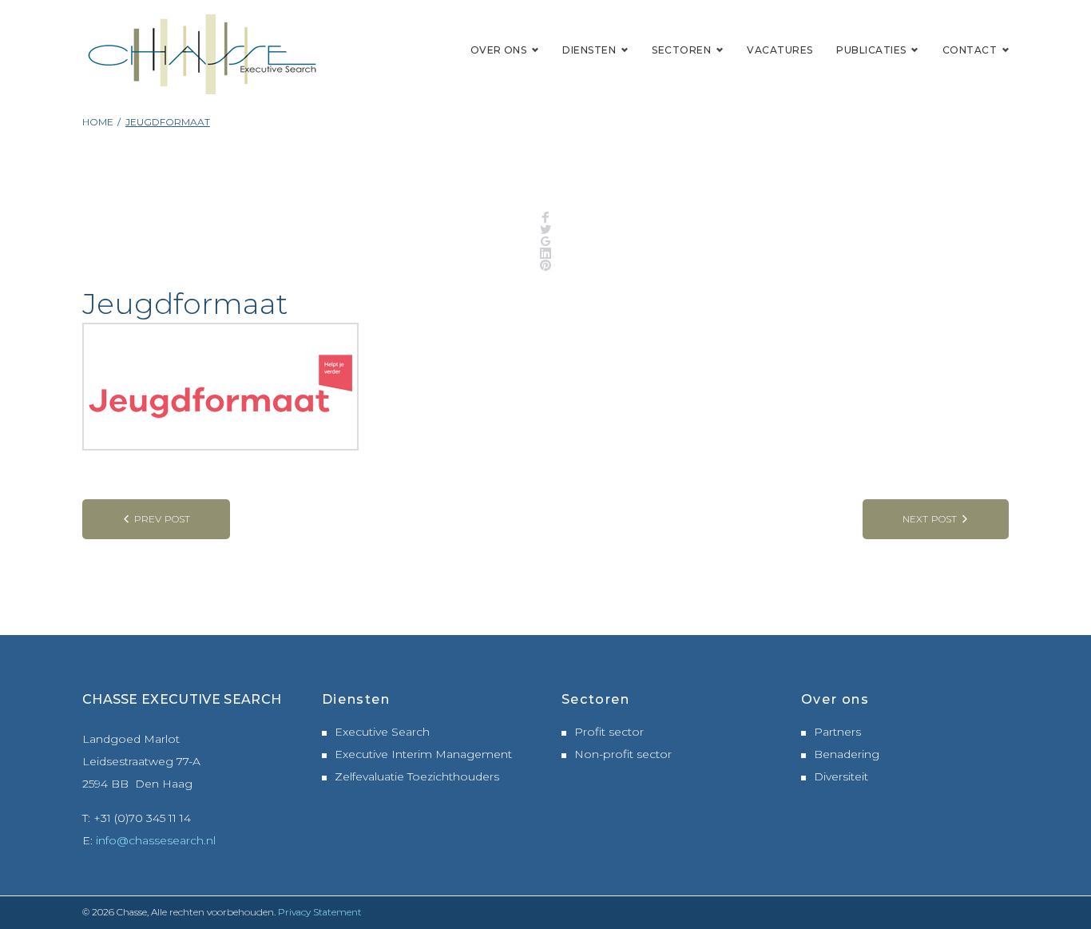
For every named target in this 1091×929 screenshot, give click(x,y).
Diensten (589, 50)
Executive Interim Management (423, 754)
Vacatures (779, 50)
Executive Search (382, 732)
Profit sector (609, 732)
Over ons (498, 50)
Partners (837, 732)
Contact (969, 50)
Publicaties (871, 50)
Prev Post (162, 519)
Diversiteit (841, 776)
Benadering (846, 754)
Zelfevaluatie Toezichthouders (417, 776)
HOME (97, 122)
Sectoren (681, 50)
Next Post (930, 519)
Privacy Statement (320, 912)
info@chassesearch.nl (156, 840)
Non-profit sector (623, 754)
